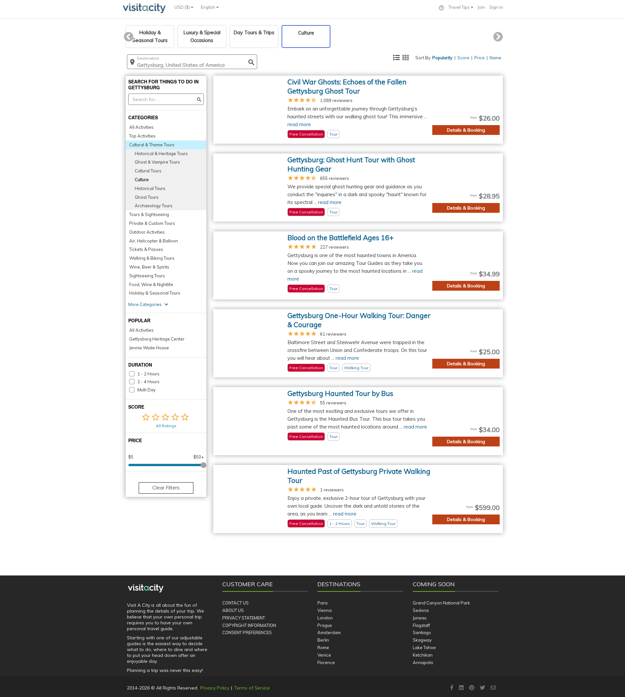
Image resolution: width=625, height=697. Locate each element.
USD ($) (182, 7)
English (208, 7)
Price (479, 57)
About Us (233, 610)
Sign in (496, 7)
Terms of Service (252, 688)
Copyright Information (249, 625)
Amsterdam (329, 632)
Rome (323, 647)
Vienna (324, 610)
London (325, 617)
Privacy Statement (243, 617)
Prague (324, 625)
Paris (322, 602)
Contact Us (235, 602)
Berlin (323, 640)
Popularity (442, 57)
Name (495, 57)
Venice (324, 655)
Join (481, 7)
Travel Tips (460, 7)
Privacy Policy (214, 688)
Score (463, 57)
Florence (326, 662)
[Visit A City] (145, 588)
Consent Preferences (247, 632)
